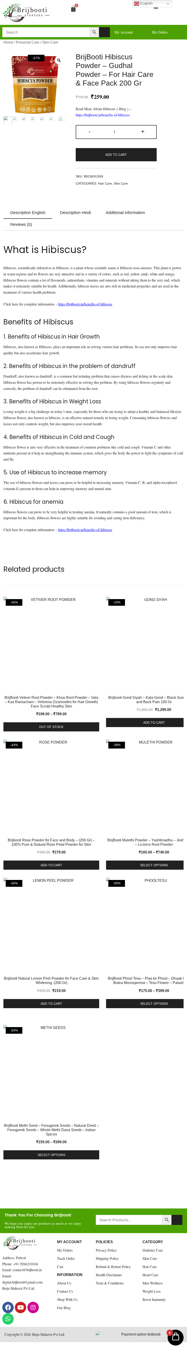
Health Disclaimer (109, 1274)
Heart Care (150, 1274)
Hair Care (105, 183)
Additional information (125, 212)
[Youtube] (20, 1307)
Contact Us (65, 1291)
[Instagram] (33, 1307)
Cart (60, 1266)
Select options (51, 1155)
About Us (64, 1283)
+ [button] (143, 131)
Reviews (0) (21, 224)
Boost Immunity (154, 1299)
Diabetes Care (153, 1250)
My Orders (65, 1250)
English (146, 3)
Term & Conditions (110, 1283)
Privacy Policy (106, 1250)
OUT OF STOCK (51, 727)
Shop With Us (67, 1299)
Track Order (66, 1258)
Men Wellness (153, 1283)
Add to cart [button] (51, 865)
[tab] (27, 213)
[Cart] (73, 9)
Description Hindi (75, 212)
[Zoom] (59, 60)
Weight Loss (152, 1291)
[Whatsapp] (8, 1319)
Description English (27, 212)
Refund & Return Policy (113, 1266)
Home (8, 42)
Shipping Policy (107, 1258)
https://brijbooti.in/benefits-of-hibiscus (103, 114)
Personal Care (27, 42)
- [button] (89, 131)
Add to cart (116, 155)
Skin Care (50, 42)
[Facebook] (8, 1307)
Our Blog (64, 1307)
